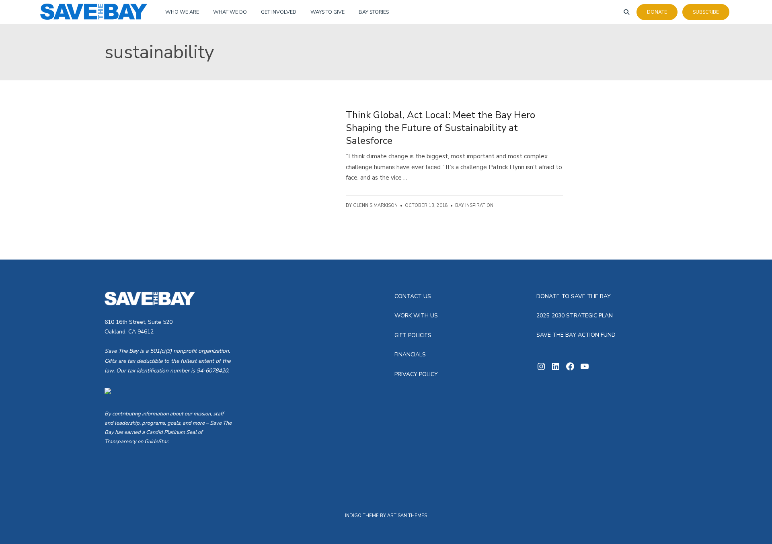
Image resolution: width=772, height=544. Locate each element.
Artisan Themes (407, 516)
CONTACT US (412, 296)
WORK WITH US (416, 315)
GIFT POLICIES (412, 335)
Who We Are (182, 11)
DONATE (657, 12)
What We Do (230, 11)
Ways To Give (327, 11)
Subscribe (706, 12)
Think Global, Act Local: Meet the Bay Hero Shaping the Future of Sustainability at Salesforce (440, 127)
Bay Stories (374, 11)
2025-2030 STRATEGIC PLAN (574, 315)
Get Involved (278, 11)
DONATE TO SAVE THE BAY (573, 296)
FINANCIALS (410, 354)
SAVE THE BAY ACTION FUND (576, 335)
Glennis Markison (375, 205)
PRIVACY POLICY (416, 374)
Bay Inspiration (474, 205)
